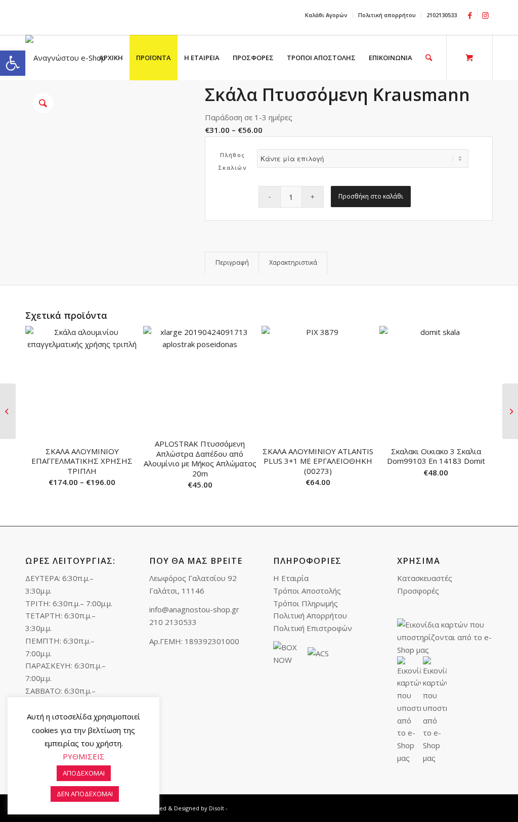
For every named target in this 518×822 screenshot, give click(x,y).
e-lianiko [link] (96, 18)
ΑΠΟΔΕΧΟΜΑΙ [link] (84, 773)
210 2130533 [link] (173, 622)
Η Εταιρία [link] (291, 578)
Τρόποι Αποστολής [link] (307, 591)
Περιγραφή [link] (232, 262)
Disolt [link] (216, 808)
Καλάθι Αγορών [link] (326, 15)
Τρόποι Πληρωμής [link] (305, 603)
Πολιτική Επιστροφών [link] (312, 628)
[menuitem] (326, 15)
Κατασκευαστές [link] (424, 578)
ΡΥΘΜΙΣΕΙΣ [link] (84, 756)
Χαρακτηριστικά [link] (293, 262)
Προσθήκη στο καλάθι (370, 196)
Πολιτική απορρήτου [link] (387, 15)
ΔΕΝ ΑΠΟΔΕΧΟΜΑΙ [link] (85, 793)
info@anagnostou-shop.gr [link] (194, 609)
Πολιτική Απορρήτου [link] (310, 615)
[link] (12, 63)
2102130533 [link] (441, 15)
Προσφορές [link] (418, 591)
